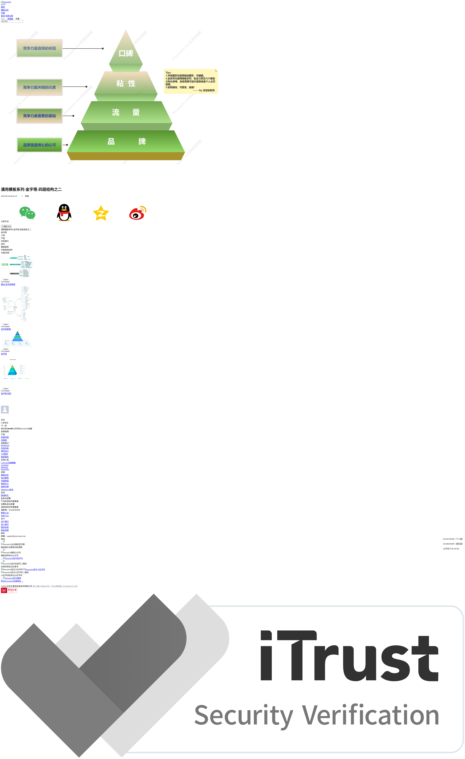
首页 (3, 19)
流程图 (10, 19)
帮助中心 (5, 484)
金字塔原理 (6, 329)
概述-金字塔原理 (8, 284)
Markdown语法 (7, 490)
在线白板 (5, 448)
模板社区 (5, 10)
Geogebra (4, 465)
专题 (3, 13)
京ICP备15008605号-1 (41, 586)
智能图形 (5, 457)
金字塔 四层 (6, 394)
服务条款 (5, 527)
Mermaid (4, 467)
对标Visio (5, 516)
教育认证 (5, 513)
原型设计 (5, 451)
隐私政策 (5, 530)
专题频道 (5, 481)
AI (2, 4)
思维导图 (5, 437)
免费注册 (9, 16)
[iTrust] (232, 757)
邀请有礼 (5, 495)
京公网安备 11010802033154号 (65, 586)
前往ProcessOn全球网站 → (12, 581)
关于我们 (5, 522)
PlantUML (5, 469)
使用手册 (5, 487)
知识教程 (5, 478)
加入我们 (5, 524)
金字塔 (4, 354)
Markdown (5, 445)
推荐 (3, 7)
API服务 (4, 454)
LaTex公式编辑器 (8, 463)
